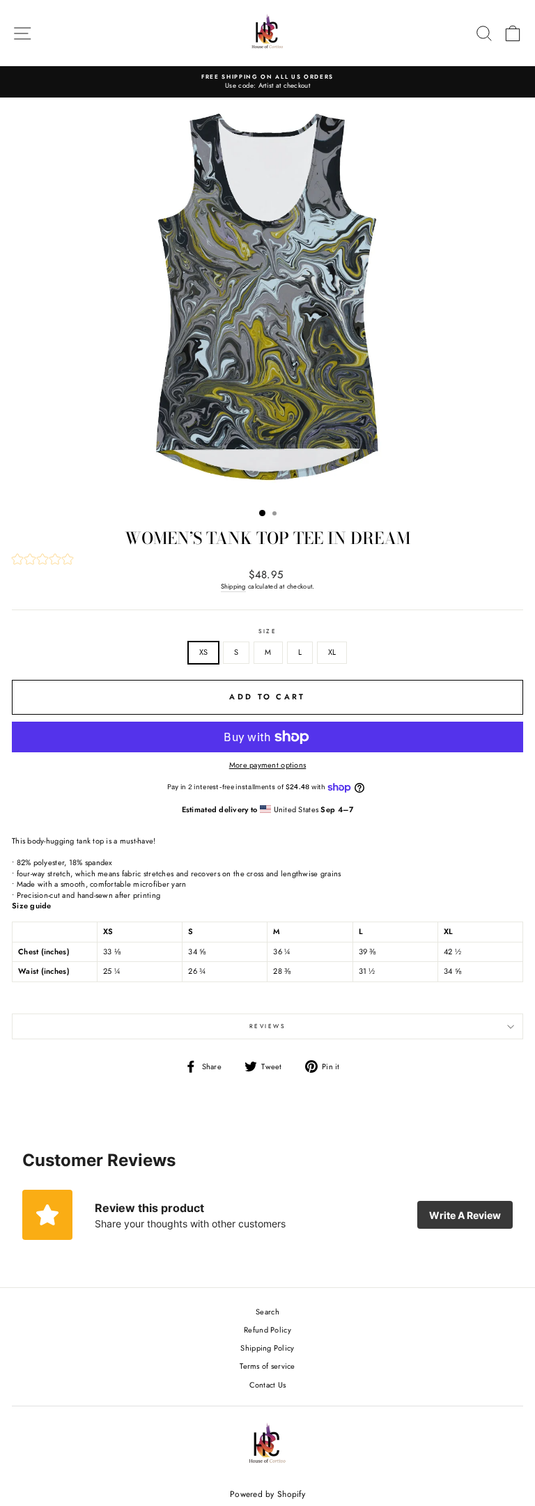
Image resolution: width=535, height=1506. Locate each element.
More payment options (268, 765)
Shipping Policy (267, 1347)
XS (203, 652)
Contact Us (267, 1384)
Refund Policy (267, 1329)
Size (267, 631)
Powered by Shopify (267, 1494)
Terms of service (267, 1366)
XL (332, 652)
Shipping (233, 586)
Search (267, 1311)
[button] (267, 561)
